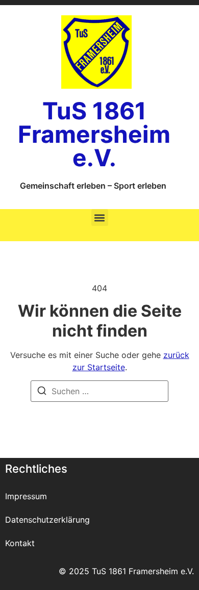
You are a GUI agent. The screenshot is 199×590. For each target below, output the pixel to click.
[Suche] (42, 392)
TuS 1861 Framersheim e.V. (94, 134)
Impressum (26, 496)
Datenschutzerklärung (47, 520)
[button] (99, 217)
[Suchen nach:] (99, 391)
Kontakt (20, 543)
